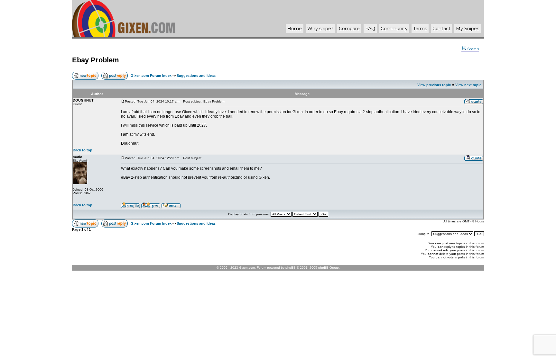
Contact (441, 28)
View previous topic (434, 85)
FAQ (370, 28)
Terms (420, 28)
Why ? (320, 28)
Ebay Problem (95, 60)
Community (394, 28)
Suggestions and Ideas (196, 75)
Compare (349, 28)
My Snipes (467, 28)
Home (294, 28)
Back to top (82, 150)
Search (473, 49)
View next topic (468, 85)
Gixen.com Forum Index (151, 75)
